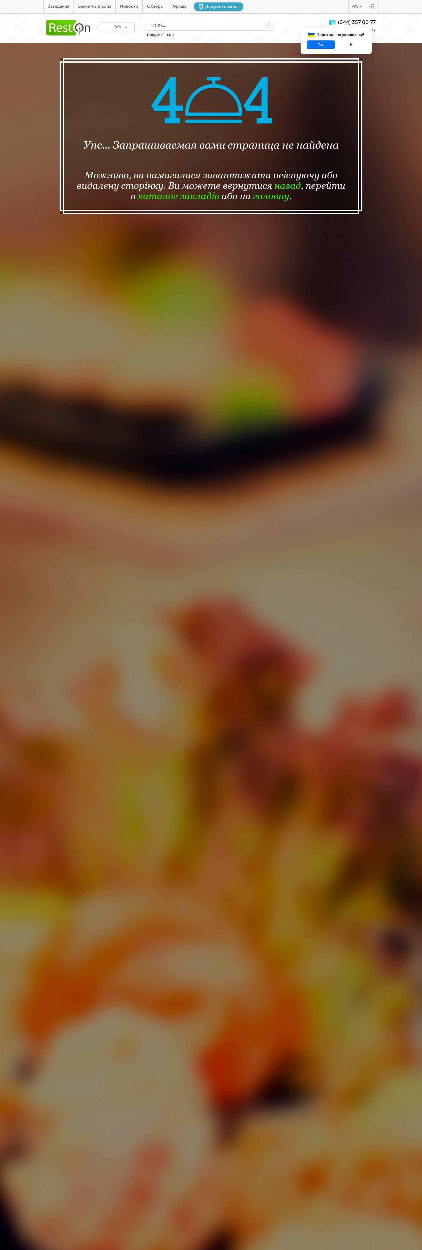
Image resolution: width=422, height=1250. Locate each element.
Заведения (58, 6)
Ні (351, 45)
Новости (129, 6)
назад (287, 185)
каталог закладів (178, 195)
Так (321, 45)
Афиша (179, 6)
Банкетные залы (94, 6)
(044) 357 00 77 (357, 22)
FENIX (170, 35)
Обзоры (155, 6)
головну (271, 195)
